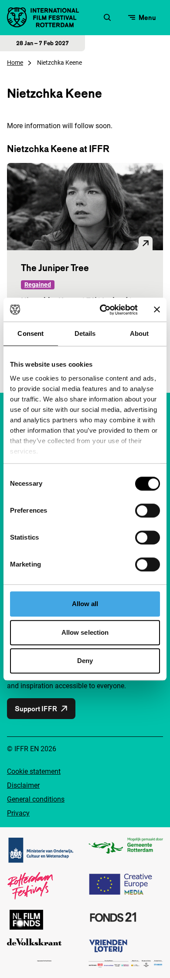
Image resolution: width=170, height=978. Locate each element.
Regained (37, 284)
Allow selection (85, 632)
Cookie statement (34, 771)
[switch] (147, 510)
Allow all (85, 603)
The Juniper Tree (55, 267)
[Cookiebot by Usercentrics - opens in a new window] (103, 309)
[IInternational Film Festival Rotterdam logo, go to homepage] (43, 17)
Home (15, 62)
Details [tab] (85, 333)
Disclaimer (23, 785)
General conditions (36, 799)
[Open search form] (107, 17)
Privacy (18, 813)
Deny (85, 660)
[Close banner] (157, 310)
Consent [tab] (30, 333)
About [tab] (139, 333)
